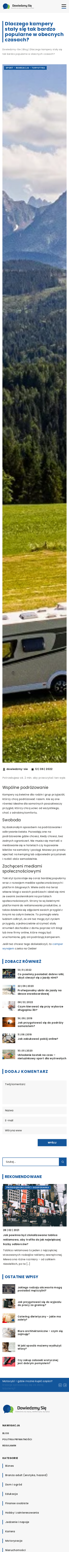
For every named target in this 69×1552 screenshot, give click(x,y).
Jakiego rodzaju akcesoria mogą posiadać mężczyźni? (40, 1289)
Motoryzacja (13, 1541)
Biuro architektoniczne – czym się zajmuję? (40, 1333)
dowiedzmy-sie (17, 769)
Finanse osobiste (16, 1503)
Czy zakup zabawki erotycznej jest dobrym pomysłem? (38, 1362)
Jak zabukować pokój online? (38, 1039)
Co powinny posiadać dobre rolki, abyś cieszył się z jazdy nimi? (41, 976)
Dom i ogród (13, 1484)
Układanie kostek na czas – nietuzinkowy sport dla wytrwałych (42, 1056)
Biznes (9, 1466)
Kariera (10, 1531)
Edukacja (11, 1494)
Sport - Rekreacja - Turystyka (25, 67)
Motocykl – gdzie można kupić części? (27, 1381)
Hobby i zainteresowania (22, 1513)
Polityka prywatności (17, 1439)
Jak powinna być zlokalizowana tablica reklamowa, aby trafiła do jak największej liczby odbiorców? (31, 1239)
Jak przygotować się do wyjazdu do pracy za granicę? (39, 1303)
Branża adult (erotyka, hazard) (26, 1475)
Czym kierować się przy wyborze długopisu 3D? (40, 1008)
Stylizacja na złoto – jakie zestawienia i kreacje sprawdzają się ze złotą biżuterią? (27, 1384)
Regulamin (9, 1445)
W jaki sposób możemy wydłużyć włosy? (40, 1347)
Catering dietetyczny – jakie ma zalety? (39, 1318)
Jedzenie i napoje (17, 1522)
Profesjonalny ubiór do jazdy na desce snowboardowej (39, 992)
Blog (5, 1433)
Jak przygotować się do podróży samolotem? (40, 1024)
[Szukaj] (63, 1161)
